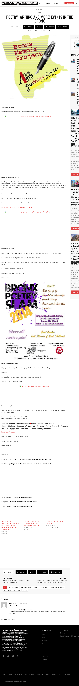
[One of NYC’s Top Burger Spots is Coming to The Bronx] (73, 80)
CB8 (19, 590)
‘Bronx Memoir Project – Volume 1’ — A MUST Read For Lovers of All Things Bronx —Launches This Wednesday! (10, 525)
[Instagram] (17, 656)
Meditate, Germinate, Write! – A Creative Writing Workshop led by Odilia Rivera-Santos (33, 523)
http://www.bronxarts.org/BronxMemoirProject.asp (17, 207)
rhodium (11, 603)
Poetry (25, 590)
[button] (76, 3)
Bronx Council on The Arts (41, 587)
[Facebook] (3, 656)
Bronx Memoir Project (10, 590)
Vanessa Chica (34, 31)
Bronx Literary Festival (57, 587)
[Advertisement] (34, 482)
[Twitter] (8, 656)
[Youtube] (13, 656)
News (41, 9)
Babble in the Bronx (26, 587)
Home (37, 9)
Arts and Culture (13, 587)
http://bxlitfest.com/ (8, 432)
